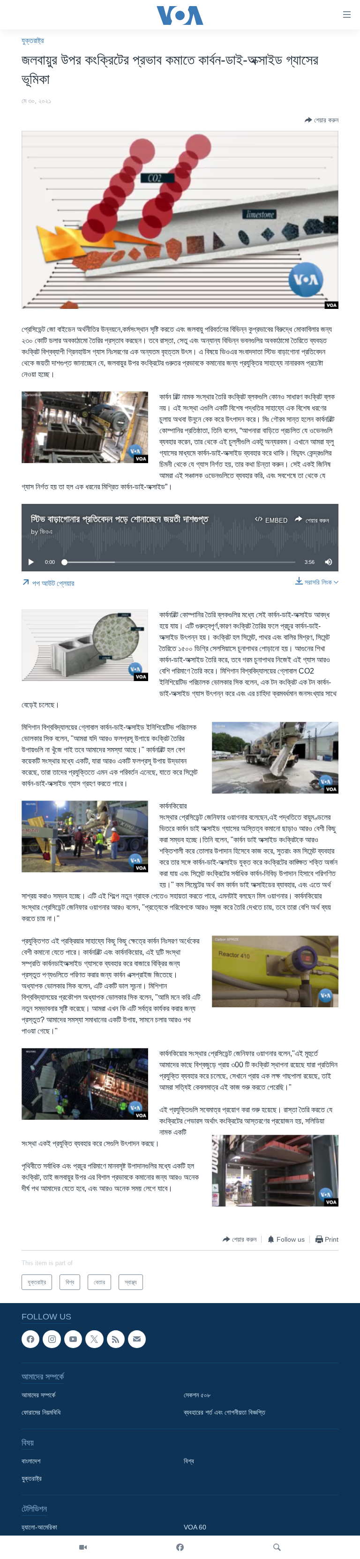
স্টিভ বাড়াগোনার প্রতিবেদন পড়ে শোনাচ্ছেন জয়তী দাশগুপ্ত (119, 519)
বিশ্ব (189, 1461)
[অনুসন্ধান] (277, 1547)
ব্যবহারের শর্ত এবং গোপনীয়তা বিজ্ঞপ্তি (224, 1413)
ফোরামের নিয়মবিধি (41, 1413)
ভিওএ (46, 531)
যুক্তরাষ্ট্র (33, 41)
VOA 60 (195, 1527)
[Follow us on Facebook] (30, 1339)
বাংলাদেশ (31, 1461)
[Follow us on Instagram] (51, 1339)
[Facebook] (180, 1547)
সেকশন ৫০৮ (197, 1395)
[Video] (83, 1547)
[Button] (321, 120)
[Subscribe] (137, 1339)
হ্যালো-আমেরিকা (39, 1527)
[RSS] (116, 1339)
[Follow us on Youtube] (73, 1339)
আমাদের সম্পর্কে (38, 1395)
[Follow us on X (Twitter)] (94, 1339)
